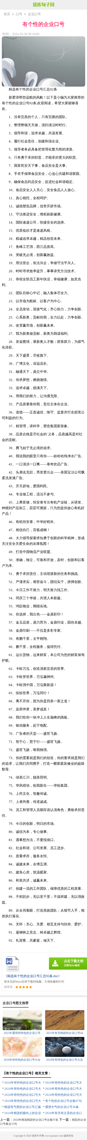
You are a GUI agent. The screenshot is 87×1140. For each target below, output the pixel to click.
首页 (7, 14)
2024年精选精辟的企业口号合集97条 (35, 1119)
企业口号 (34, 14)
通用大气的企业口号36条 (62, 1107)
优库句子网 (38, 1135)
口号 (19, 14)
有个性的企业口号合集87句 (63, 1100)
